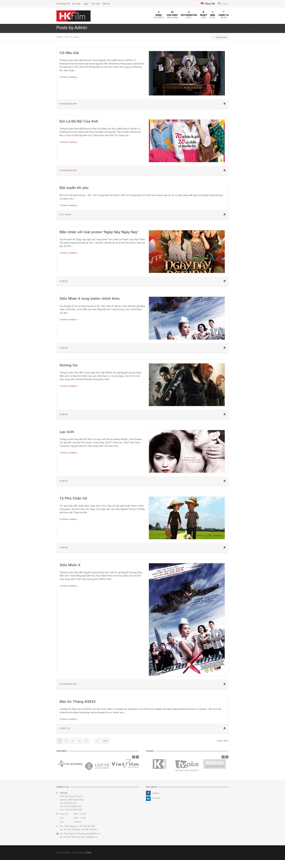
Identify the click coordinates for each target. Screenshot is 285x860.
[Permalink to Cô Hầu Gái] (224, 104)
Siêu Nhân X (70, 565)
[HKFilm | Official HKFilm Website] (73, 15)
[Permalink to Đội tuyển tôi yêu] (224, 215)
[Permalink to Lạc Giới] (224, 481)
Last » (105, 741)
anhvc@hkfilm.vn (89, 837)
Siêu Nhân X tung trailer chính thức (90, 298)
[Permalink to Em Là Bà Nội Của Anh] (224, 171)
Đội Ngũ (76, 3)
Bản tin (106, 3)
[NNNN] (187, 251)
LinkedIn (156, 798)
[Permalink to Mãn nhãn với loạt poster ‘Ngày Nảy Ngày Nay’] (224, 281)
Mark (88, 852)
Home (59, 37)
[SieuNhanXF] (187, 318)
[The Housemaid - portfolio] (187, 73)
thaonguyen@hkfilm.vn (89, 833)
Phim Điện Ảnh (69, 104)
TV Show (66, 214)
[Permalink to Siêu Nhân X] (224, 684)
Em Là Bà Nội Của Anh (79, 121)
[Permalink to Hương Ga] (224, 414)
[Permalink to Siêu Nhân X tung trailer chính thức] (224, 348)
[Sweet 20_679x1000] (187, 140)
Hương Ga (68, 365)
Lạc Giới (67, 432)
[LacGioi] (187, 451)
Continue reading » (69, 77)
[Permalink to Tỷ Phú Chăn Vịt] (224, 548)
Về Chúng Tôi (63, 3)
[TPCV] (187, 517)
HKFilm (156, 793)
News (65, 281)
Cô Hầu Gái (69, 53)
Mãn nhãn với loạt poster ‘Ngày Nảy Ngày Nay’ (99, 232)
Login (85, 3)
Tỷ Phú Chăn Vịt (73, 498)
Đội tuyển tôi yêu (74, 188)
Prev (133, 756)
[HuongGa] (187, 384)
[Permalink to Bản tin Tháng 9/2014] (224, 728)
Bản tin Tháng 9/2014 (77, 702)
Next (137, 756)
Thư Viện (95, 3)
